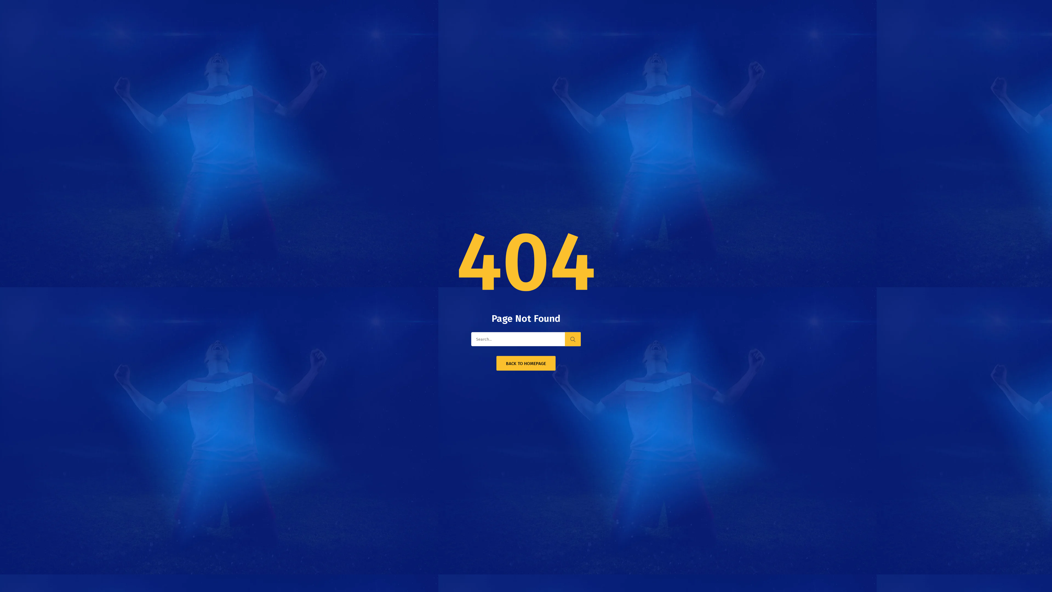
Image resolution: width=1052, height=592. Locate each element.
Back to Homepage (526, 363)
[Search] (573, 339)
